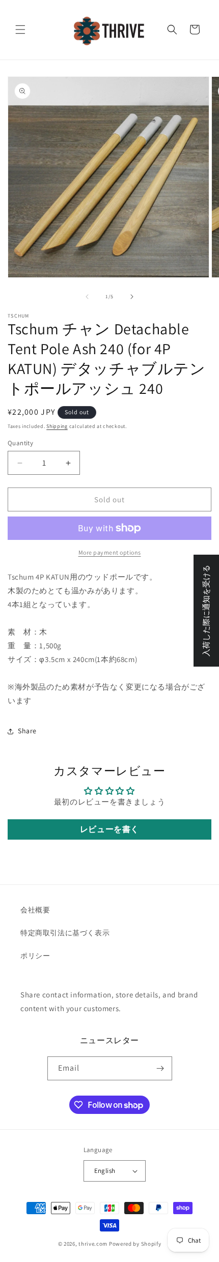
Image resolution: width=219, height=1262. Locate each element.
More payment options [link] (109, 552)
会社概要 (35, 909)
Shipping (57, 426)
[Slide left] (87, 296)
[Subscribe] (160, 1068)
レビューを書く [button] (109, 829)
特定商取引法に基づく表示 (65, 932)
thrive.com (92, 1243)
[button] (20, 29)
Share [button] (27, 730)
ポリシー (35, 955)
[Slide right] (132, 296)
